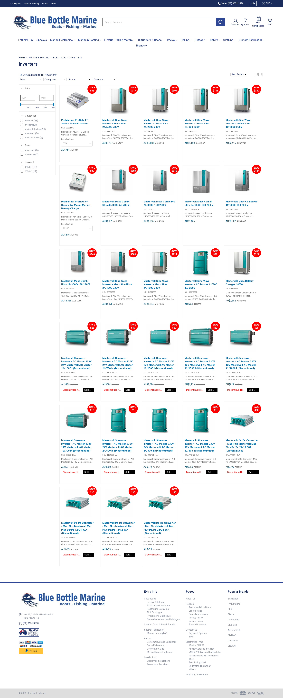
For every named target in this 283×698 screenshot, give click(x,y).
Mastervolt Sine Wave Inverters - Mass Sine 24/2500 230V (155, 123)
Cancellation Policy (198, 614)
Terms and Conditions (200, 607)
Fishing (184, 40)
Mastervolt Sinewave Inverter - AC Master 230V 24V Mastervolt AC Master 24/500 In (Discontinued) (117, 445)
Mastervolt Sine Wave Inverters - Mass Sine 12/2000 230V (238, 123)
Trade (252, 3)
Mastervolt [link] (32, 133)
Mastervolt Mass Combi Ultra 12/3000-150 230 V (75, 283)
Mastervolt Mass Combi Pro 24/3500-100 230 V (159, 203)
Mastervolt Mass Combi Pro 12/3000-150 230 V (241, 203)
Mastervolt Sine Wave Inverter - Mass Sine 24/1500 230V (155, 284)
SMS (191, 636)
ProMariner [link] (31, 154)
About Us (190, 598)
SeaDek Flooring (31, 3)
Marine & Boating (88, 40)
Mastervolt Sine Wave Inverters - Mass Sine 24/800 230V (197, 123)
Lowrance (233, 640)
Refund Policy (196, 621)
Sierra (231, 614)
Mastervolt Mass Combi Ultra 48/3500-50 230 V (116, 203)
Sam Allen (233, 598)
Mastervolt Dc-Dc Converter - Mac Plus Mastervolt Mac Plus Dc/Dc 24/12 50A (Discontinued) (242, 445)
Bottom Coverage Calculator (161, 642)
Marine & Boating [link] (35, 129)
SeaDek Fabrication (154, 629)
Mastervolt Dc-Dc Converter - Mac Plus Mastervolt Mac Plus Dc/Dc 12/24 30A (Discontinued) (77, 528)
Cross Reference (155, 645)
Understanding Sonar (200, 666)
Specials (42, 40)
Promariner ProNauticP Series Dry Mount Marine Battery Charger (75, 205)
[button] (238, 74)
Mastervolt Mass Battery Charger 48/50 (240, 283)
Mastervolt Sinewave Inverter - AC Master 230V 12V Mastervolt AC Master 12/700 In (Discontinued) (76, 445)
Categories (30, 115)
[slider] (20, 104)
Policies (190, 604)
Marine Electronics (61, 40)
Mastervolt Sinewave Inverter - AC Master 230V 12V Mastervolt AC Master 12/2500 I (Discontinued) (158, 363)
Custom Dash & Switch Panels (159, 624)
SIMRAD (232, 635)
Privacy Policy (196, 617)
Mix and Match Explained (159, 652)
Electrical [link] (31, 120)
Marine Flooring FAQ (157, 633)
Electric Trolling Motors (118, 40)
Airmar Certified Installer (201, 648)
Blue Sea (232, 625)
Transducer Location (157, 664)
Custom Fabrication (251, 40)
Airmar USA (234, 630)
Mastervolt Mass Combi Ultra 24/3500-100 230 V (199, 203)
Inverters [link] (31, 125)
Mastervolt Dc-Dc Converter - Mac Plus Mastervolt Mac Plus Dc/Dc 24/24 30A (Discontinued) (159, 528)
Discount (29, 162)
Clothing (228, 40)
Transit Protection (198, 624)
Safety (214, 40)
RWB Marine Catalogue (159, 616)
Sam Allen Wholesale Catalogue (163, 619)
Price (27, 88)
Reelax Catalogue (156, 602)
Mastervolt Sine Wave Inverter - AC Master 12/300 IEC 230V (201, 284)
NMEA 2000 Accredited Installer (205, 652)
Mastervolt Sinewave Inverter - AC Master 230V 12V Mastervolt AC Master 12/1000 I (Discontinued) (241, 363)
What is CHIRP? (196, 645)
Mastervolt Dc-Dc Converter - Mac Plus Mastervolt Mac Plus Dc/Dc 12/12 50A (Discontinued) (118, 528)
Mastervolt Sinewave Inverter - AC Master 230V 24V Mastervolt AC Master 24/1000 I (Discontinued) (76, 363)
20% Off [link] (31, 171)
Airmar (45, 3)
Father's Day (25, 40)
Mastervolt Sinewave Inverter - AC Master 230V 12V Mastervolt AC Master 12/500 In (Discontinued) (200, 445)
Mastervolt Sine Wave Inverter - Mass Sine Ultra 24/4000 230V (117, 284)
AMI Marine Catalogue (158, 605)
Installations (150, 657)
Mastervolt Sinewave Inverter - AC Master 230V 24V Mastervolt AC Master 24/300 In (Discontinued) (158, 445)
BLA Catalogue (154, 612)
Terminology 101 (197, 662)
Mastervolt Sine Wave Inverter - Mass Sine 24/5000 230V (114, 123)
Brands (140, 45)
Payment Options (198, 633)
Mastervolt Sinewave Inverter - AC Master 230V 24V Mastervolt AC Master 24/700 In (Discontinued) (117, 363)
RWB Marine (234, 604)
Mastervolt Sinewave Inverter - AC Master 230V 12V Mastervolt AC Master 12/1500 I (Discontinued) (200, 363)
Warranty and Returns (197, 674)
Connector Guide (155, 648)
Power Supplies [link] (34, 137)
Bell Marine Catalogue (158, 609)
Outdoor (200, 40)
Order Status (195, 610)
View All (232, 645)
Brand (28, 145)
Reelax (171, 40)
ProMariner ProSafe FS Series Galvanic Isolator (75, 122)
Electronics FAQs (194, 642)
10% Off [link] (31, 167)
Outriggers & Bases (150, 40)
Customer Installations (158, 661)
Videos (192, 669)
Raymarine (233, 619)
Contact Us (191, 629)
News (54, 3)
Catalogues (15, 3)
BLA (230, 609)
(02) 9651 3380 (31, 623)
